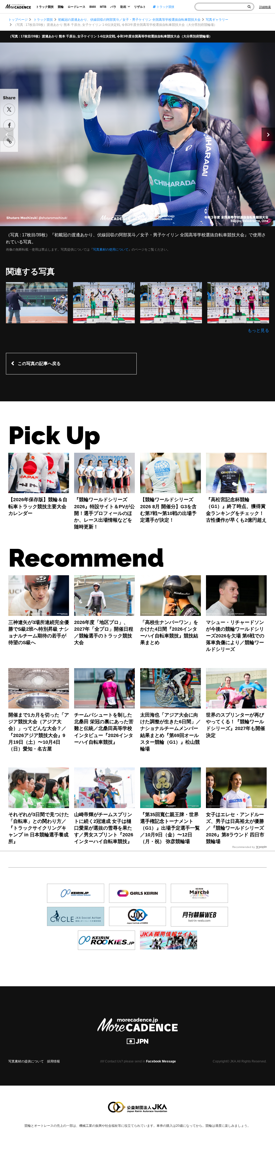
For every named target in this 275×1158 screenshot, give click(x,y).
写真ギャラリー (217, 20)
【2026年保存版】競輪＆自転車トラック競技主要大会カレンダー (37, 506)
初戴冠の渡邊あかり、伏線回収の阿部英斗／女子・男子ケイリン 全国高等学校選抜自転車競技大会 (129, 20)
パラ (113, 6)
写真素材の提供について (26, 1061)
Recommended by (243, 846)
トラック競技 (45, 6)
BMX (92, 6)
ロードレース (76, 6)
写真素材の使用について (110, 249)
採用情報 (53, 1061)
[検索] (249, 7)
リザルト (140, 6)
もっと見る (258, 330)
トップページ (18, 20)
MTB (103, 6)
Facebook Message (161, 1061)
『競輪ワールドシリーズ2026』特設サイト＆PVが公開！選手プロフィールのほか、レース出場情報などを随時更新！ (104, 513)
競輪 (61, 6)
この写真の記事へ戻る (39, 363)
